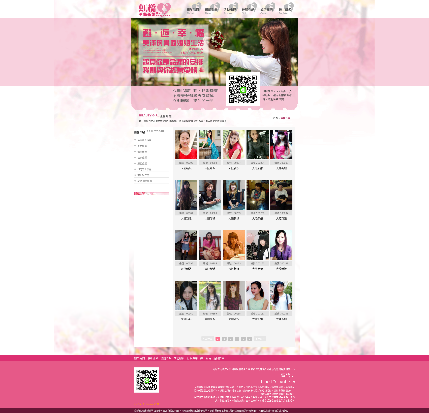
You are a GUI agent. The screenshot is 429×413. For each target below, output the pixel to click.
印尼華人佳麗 (144, 169)
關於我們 (139, 358)
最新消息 (152, 358)
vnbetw (287, 381)
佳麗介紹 (166, 358)
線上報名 (205, 358)
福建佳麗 (142, 157)
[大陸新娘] (186, 144)
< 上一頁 (207, 338)
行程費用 (192, 358)
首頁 (275, 118)
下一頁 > (259, 338)
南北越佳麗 (143, 175)
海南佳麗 (142, 151)
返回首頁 (218, 358)
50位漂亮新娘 (144, 181)
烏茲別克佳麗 (144, 140)
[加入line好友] (146, 379)
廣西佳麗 (142, 163)
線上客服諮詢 (242, 89)
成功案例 (179, 358)
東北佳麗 (142, 146)
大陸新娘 (186, 168)
